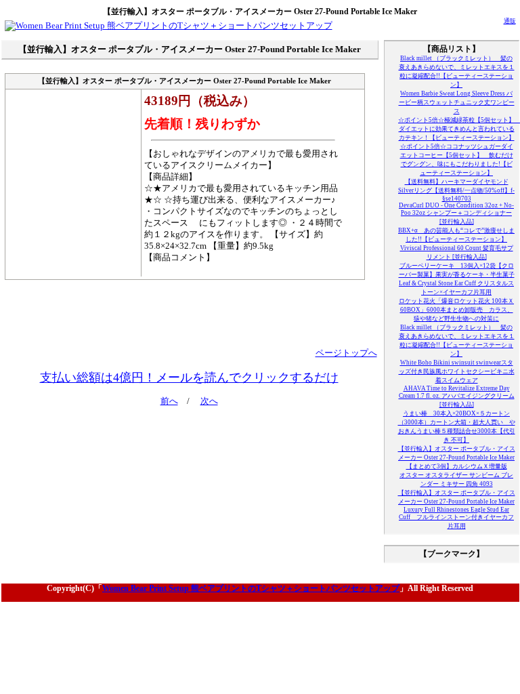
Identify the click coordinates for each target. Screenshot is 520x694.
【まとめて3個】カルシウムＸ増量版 (456, 466)
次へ (209, 401)
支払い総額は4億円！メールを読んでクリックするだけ (189, 377)
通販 (510, 21)
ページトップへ (346, 353)
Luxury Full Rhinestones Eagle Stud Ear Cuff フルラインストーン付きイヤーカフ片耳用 (456, 517)
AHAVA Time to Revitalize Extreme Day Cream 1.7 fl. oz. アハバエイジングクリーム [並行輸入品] (457, 396)
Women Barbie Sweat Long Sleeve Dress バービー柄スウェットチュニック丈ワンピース (457, 102)
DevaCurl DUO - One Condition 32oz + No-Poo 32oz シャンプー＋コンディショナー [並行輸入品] (456, 213)
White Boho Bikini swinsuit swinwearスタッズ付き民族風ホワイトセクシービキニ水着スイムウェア (457, 371)
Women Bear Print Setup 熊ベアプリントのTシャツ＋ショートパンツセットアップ (250, 588)
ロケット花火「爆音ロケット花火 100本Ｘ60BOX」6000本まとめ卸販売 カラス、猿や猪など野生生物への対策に (456, 310)
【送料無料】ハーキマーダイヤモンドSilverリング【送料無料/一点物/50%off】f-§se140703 (456, 190)
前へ (169, 401)
